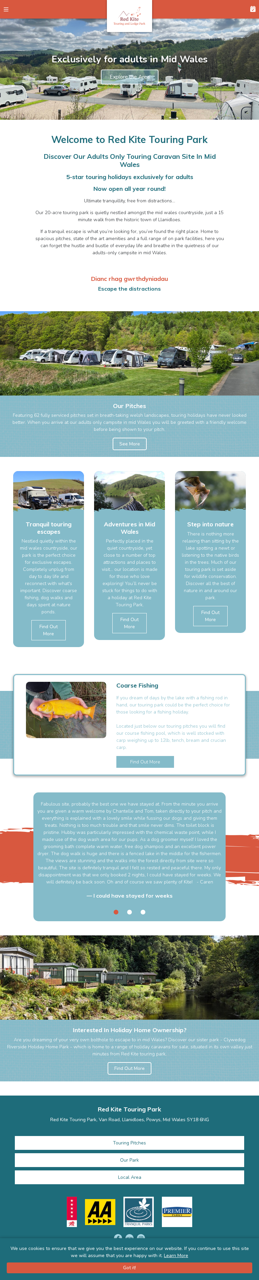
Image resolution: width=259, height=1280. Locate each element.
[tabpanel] (48, 552)
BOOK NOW (249, 9)
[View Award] (72, 1212)
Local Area (129, 1177)
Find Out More (48, 630)
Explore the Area (130, 77)
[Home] (129, 16)
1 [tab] (116, 912)
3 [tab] (143, 912)
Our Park (129, 1160)
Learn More (176, 1255)
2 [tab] (129, 912)
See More (129, 444)
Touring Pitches (129, 1143)
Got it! (129, 1267)
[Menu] (9, 9)
